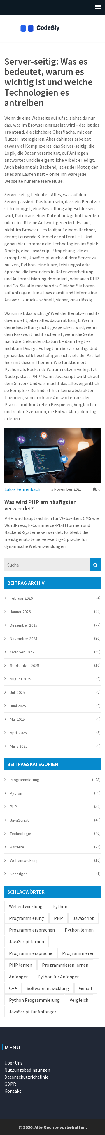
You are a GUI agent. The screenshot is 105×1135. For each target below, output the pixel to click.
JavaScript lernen (26, 941)
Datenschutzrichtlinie (26, 1077)
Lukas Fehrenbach (22, 489)
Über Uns (13, 1063)
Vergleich (79, 1000)
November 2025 (23, 638)
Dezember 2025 (23, 625)
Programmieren (78, 953)
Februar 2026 (21, 598)
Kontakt (12, 1091)
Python (16, 793)
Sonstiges (19, 874)
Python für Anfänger (58, 976)
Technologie (20, 833)
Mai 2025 (17, 719)
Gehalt (86, 988)
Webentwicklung (24, 860)
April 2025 (18, 732)
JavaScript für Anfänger (32, 1012)
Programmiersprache (30, 953)
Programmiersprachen (32, 930)
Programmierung (24, 779)
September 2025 (24, 665)
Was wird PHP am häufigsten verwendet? (40, 505)
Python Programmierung (34, 1000)
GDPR (10, 1084)
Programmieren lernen (65, 965)
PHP (13, 806)
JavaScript (19, 820)
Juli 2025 (17, 692)
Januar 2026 (20, 611)
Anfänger (18, 976)
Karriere (17, 847)
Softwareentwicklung (48, 988)
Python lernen (79, 930)
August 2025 (20, 679)
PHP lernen (20, 965)
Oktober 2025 (22, 652)
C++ (13, 988)
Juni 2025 (18, 705)
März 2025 (18, 746)
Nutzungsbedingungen (27, 1070)
